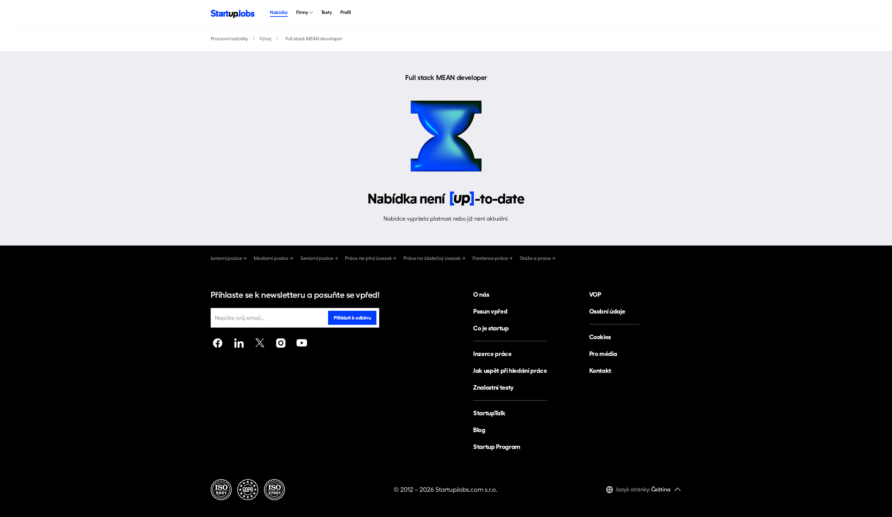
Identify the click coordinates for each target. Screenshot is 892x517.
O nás (481, 294)
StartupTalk (489, 413)
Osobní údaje (607, 311)
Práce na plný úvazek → (370, 258)
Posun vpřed (490, 311)
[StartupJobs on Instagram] (281, 343)
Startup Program (496, 446)
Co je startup (491, 328)
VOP (595, 294)
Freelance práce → (492, 258)
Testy (326, 12)
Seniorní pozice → (319, 258)
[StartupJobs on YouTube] (302, 343)
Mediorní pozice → (273, 258)
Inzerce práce (492, 353)
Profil (345, 12)
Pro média (603, 353)
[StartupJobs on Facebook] (218, 343)
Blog (479, 430)
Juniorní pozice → (229, 258)
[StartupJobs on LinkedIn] (239, 343)
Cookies (600, 337)
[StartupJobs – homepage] (233, 13)
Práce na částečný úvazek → (434, 258)
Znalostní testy (493, 387)
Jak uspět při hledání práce (510, 370)
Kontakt (600, 370)
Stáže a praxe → (538, 258)
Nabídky (279, 12)
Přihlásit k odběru (352, 318)
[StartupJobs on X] (260, 343)
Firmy (302, 12)
